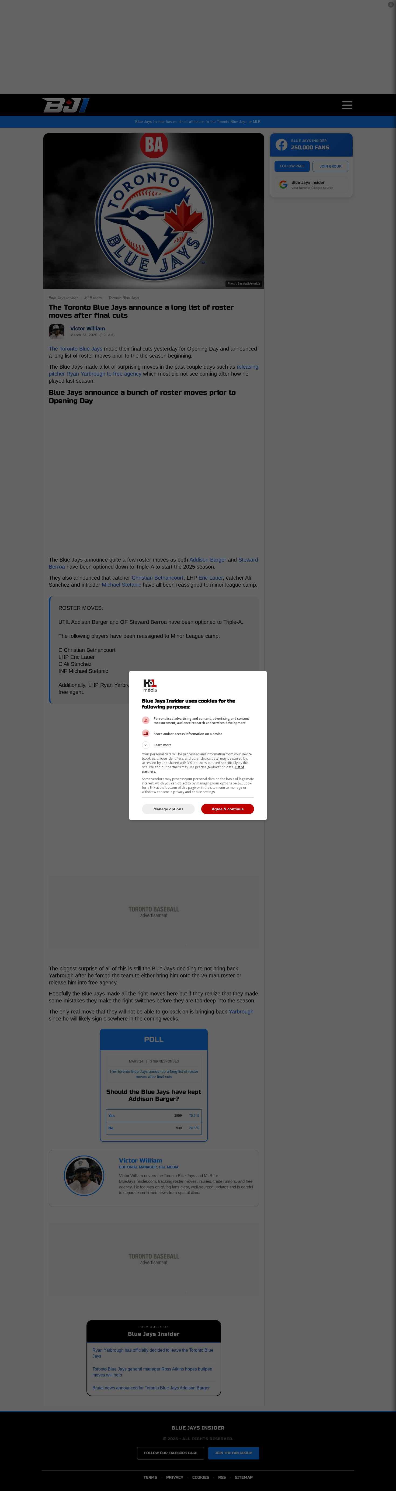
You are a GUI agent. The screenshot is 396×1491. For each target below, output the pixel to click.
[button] (198, 745)
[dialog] (198, 745)
